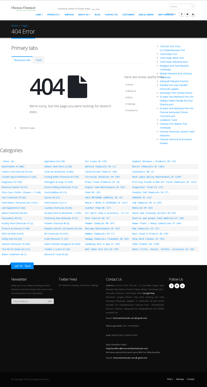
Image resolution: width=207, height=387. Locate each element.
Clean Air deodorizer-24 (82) (59, 171)
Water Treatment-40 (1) (14, 254)
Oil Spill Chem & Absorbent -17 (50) (62, 212)
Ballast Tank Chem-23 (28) (58, 166)
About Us (83, 14)
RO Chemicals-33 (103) (56, 233)
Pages (25, 25)
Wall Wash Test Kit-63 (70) (102, 249)
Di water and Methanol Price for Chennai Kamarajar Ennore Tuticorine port (176, 112)
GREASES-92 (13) (142, 197)
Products (52, 14)
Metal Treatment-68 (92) (14, 212)
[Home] (25, 10)
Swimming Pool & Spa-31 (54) (102, 244)
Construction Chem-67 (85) (101, 171)
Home (14, 25)
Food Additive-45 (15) (55, 192)
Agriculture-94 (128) (54, 161)
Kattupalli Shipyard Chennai (174, 81)
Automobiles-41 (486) (13, 166)
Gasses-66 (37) (52, 197)
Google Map (149, 293)
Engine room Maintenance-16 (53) (105, 187)
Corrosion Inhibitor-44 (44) (102, 177)
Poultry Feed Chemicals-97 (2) (17, 223)
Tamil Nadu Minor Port (172, 57)
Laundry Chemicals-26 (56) (58, 207)
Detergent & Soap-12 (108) (58, 181)
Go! (50, 301)
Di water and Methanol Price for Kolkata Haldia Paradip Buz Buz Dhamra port (176, 100)
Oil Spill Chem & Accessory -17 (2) (107, 213)
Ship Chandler (166, 14)
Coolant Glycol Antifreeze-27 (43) (19, 176)
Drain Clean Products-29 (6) (102, 182)
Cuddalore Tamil (168, 119)
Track (39, 60)
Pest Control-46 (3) (97, 218)
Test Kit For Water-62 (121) (16, 249)
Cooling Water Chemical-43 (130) (61, 176)
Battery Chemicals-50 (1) (100, 166)
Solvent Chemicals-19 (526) (16, 244)
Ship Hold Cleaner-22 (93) (148, 239)
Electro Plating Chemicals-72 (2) (60, 187)
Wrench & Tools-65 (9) (56, 254)
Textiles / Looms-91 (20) (57, 249)
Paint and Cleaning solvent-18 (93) (154, 213)
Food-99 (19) (93, 192)
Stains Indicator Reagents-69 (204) (62, 244)
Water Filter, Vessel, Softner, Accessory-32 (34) (163, 249)
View (22, 60)
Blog (97, 14)
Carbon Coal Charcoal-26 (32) (17, 171)
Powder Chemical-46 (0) (56, 223)
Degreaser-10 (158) (12, 181)
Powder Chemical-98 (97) (100, 223)
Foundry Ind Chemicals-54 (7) (150, 192)
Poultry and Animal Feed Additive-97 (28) (158, 218)
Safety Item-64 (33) (12, 238)
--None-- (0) (8, 161)
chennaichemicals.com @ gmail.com (130, 318)
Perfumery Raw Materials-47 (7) (61, 218)
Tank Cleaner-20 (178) (145, 244)
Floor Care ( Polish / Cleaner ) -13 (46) (21, 192)
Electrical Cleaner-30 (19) (14, 187)
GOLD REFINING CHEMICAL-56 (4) (104, 197)
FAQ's (170, 379)
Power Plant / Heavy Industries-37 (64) (156, 223)
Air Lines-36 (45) (96, 161)
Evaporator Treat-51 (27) (147, 187)
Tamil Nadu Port (168, 54)
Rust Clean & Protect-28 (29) (150, 233)
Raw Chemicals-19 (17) (145, 228)
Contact (190, 379)
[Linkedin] (193, 14)
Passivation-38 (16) (12, 218)
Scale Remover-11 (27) (56, 238)
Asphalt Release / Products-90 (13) (154, 161)
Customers (128, 14)
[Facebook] (181, 14)
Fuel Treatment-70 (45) (14, 197)
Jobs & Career (146, 14)
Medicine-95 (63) (142, 208)
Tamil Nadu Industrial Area (174, 61)
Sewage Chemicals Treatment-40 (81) (107, 239)
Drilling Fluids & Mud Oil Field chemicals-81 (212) (164, 182)
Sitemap (180, 379)
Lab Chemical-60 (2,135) (147, 202)
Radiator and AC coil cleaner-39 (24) (63, 228)
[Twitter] (187, 14)
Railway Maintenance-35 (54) (102, 228)
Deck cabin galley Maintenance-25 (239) (156, 177)
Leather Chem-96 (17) (98, 208)
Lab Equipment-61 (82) (13, 207)
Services (69, 14)
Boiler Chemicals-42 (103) (148, 166)
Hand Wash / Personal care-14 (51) (20, 202)
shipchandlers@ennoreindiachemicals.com (127, 348)
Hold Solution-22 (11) (55, 202)
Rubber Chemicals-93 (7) (100, 233)
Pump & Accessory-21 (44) (16, 228)
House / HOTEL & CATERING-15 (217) (106, 202)
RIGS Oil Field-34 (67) (13, 233)
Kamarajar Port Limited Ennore (176, 92)
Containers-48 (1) (143, 171)
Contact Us (111, 14)
